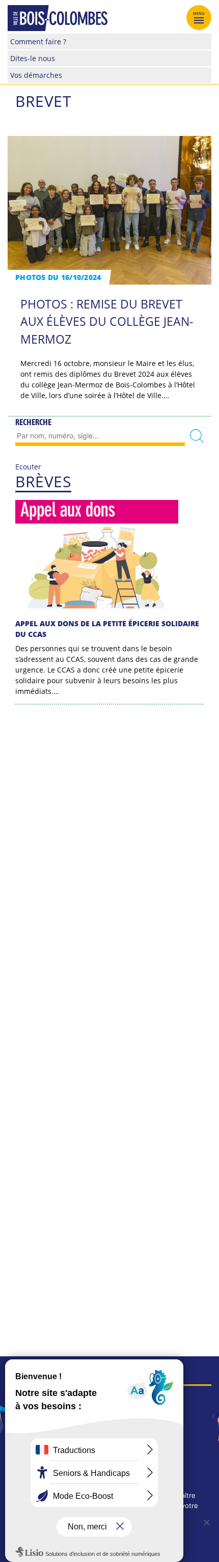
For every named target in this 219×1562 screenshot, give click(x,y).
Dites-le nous (32, 58)
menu (199, 13)
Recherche (33, 422)
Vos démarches (36, 75)
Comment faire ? (38, 41)
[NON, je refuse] (206, 1522)
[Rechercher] (197, 436)
